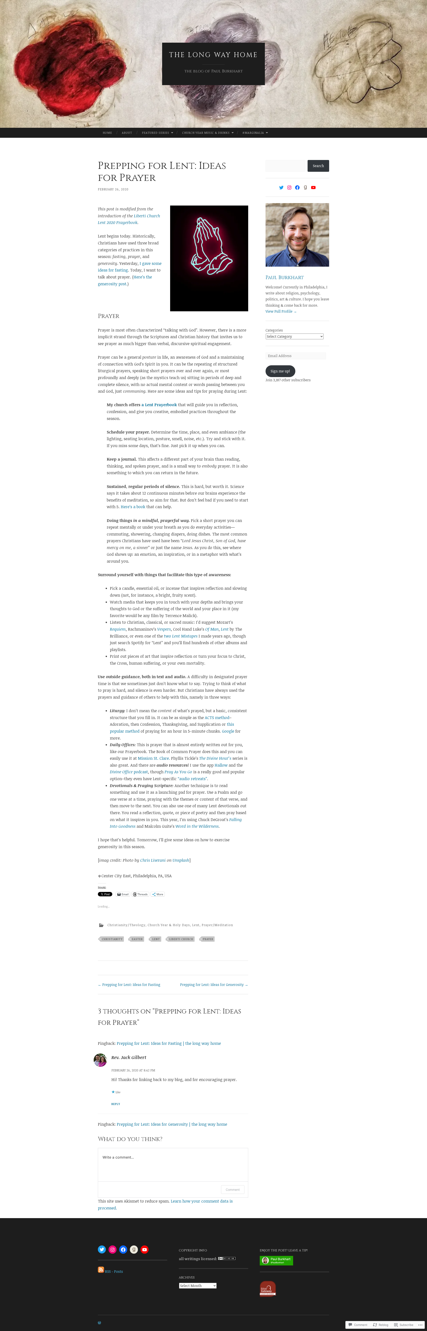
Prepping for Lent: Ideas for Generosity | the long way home (172, 1124)
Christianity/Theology (126, 925)
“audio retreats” (192, 778)
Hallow (221, 765)
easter (137, 939)
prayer (208, 939)
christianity (112, 939)
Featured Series (155, 133)
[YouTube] (313, 187)
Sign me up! (280, 371)
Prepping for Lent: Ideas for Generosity (214, 984)
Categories (274, 330)
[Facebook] (297, 187)
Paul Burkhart (285, 277)
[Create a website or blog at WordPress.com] (99, 1323)
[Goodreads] (305, 187)
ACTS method (217, 717)
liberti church (181, 939)
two (180, 636)
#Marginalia (253, 133)
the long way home (213, 55)
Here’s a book (133, 506)
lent (156, 939)
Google (228, 731)
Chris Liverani (153, 860)
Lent (195, 925)
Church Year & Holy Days (169, 925)
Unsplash (181, 860)
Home (107, 133)
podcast (129, 771)
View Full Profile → (281, 311)
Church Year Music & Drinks (206, 133)
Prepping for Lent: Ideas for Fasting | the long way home (169, 1043)
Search (318, 165)
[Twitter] (281, 187)
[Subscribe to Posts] (101, 1271)
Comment (233, 1189)
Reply (115, 1104)
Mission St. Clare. (154, 758)
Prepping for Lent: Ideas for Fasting (129, 984)
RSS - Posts (114, 1271)
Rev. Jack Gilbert (128, 1057)
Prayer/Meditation (217, 925)
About (127, 133)
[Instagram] (289, 187)
